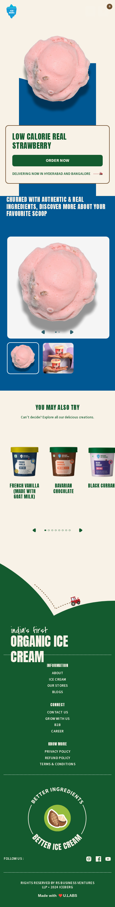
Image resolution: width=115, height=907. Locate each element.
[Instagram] (89, 859)
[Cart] (103, 11)
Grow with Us (57, 719)
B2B (57, 725)
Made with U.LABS (57, 895)
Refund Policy (57, 758)
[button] (45, 530)
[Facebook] (98, 859)
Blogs (57, 692)
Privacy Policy (57, 752)
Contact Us (57, 712)
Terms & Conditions (57, 764)
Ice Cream (57, 680)
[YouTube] (108, 859)
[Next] (72, 332)
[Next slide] (81, 530)
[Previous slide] (34, 530)
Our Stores (57, 686)
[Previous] (43, 332)
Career (57, 731)
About (57, 673)
